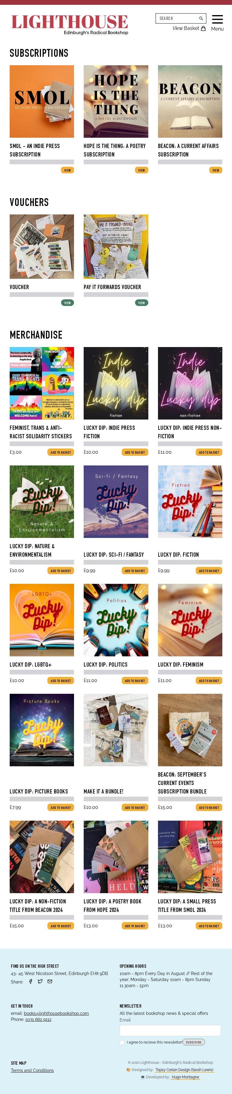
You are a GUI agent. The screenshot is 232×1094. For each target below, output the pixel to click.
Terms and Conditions (32, 1070)
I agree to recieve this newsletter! (154, 1042)
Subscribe (194, 1042)
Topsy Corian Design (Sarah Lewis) (184, 1070)
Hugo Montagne (185, 1077)
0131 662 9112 (38, 1019)
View (67, 170)
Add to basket (61, 453)
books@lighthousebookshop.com (56, 1013)
